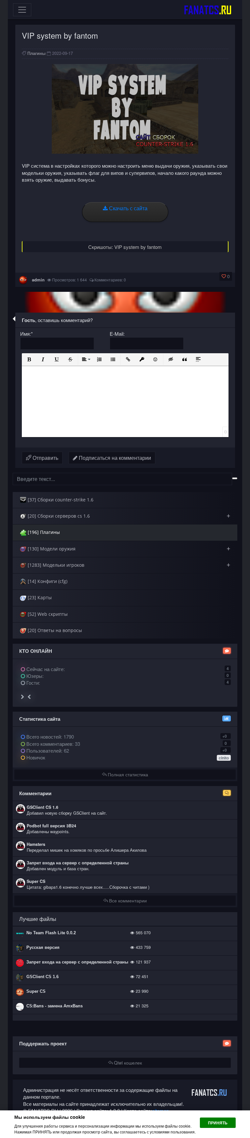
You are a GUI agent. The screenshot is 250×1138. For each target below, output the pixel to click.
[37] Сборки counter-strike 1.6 (59, 500)
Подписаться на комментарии (114, 457)
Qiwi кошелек (127, 1062)
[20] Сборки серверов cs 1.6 (128, 515)
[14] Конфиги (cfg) (46, 581)
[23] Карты (39, 597)
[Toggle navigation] (22, 9)
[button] (29, 359)
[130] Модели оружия (128, 548)
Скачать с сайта (127, 208)
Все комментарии (127, 900)
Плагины (36, 53)
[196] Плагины (43, 532)
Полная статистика (127, 774)
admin (38, 280)
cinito (224, 758)
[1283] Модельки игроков (128, 565)
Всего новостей (49, 736)
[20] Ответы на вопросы (54, 630)
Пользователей (43, 750)
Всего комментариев (48, 743)
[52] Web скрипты (47, 614)
